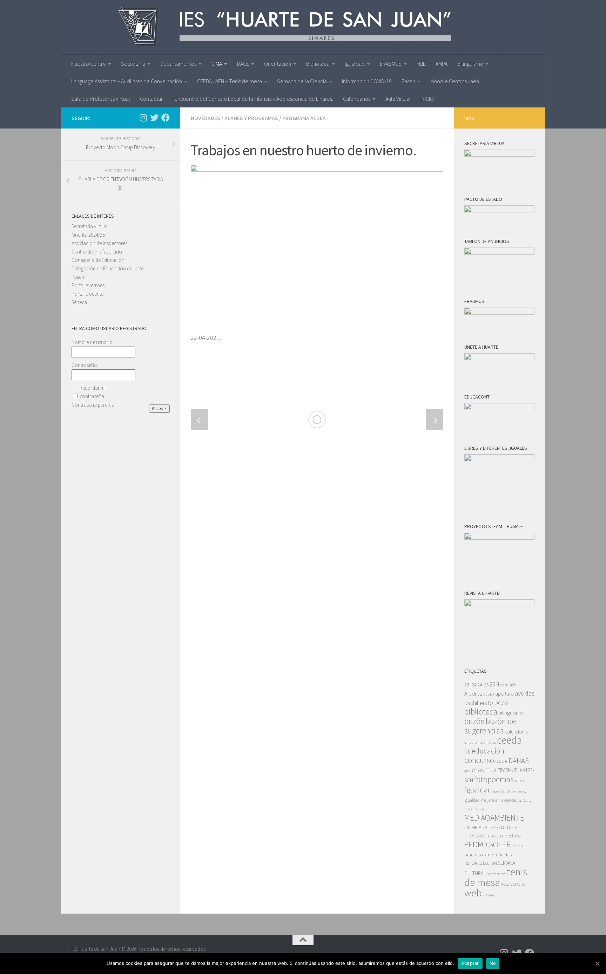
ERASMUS (391, 63)
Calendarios (356, 98)
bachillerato (478, 703)
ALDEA (488, 694)
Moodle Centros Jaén (454, 81)
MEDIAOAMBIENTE (494, 817)
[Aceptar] (597, 963)
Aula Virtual (398, 98)
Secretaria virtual (89, 226)
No (493, 963)
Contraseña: (85, 365)
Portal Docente (87, 293)
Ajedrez (473, 693)
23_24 (470, 685)
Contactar (151, 98)
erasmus (484, 769)
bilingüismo (510, 712)
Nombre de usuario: (93, 342)
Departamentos (178, 63)
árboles (488, 895)
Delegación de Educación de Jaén (108, 268)
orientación (476, 835)
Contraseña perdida (93, 404)
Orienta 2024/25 (88, 234)
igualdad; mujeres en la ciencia (490, 800)
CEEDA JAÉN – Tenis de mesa (229, 81)
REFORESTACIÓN (480, 863)
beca (501, 702)
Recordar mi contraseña (93, 392)
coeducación (484, 751)
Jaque (524, 799)
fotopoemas (494, 779)
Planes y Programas (251, 117)
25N (494, 684)
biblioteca (480, 711)
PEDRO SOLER (487, 844)
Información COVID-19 (367, 81)
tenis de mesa (495, 877)
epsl (467, 771)
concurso (479, 760)
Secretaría (133, 63)
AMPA (441, 63)
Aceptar (470, 963)
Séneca (79, 302)
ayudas (524, 693)
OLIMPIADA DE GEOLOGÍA (490, 827)
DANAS (519, 760)
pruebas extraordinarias (488, 854)
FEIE (421, 63)
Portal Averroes (88, 285)
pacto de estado (505, 836)
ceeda (509, 739)
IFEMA (520, 781)
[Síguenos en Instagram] (143, 117)
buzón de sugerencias (490, 726)
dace (501, 761)
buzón (474, 721)
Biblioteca (318, 63)
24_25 (483, 685)
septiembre (496, 873)
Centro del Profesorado (97, 251)
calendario (516, 731)
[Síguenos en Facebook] (165, 117)
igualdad (478, 790)
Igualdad (355, 63)
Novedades (205, 117)
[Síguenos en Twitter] (154, 117)
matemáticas (474, 809)
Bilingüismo (470, 63)
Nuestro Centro (88, 63)
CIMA (216, 63)
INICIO (427, 98)
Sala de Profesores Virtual (100, 98)
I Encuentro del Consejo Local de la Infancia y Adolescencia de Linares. (253, 98)
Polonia (517, 846)
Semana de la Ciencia (302, 81)
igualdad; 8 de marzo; (509, 791)
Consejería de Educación (98, 260)
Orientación (277, 63)
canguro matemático (480, 742)
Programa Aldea (304, 117)
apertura (504, 693)
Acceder (159, 409)
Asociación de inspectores (99, 243)
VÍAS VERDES (513, 884)
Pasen (408, 81)
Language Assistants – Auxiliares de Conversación (126, 81)
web (473, 893)
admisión (508, 684)
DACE (243, 63)
